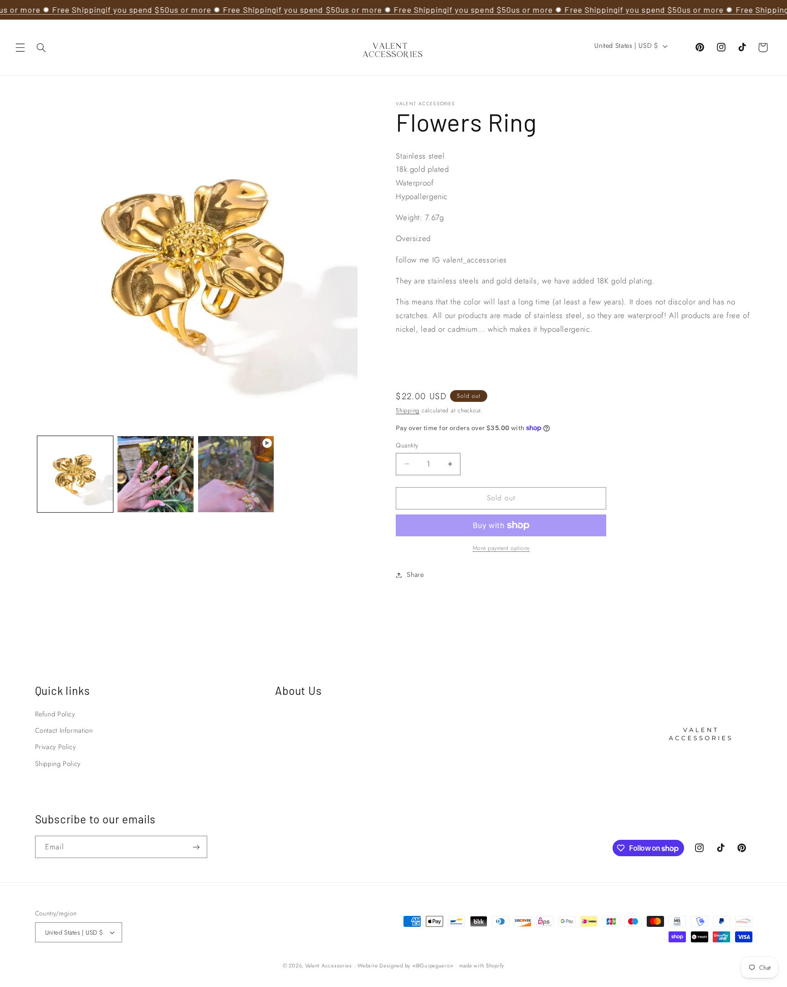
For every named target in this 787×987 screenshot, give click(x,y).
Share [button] (415, 575)
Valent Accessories (328, 965)
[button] (20, 47)
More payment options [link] (501, 548)
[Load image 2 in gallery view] (155, 474)
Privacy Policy (55, 747)
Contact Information (64, 730)
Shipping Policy (58, 764)
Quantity (407, 445)
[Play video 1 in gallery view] (236, 474)
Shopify (495, 965)
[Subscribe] (195, 847)
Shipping (407, 410)
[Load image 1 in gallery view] (75, 474)
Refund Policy (55, 714)
